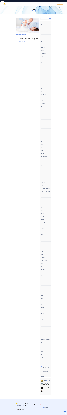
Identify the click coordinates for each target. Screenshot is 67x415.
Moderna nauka (42, 168)
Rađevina (41, 266)
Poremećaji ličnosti (42, 216)
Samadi (41, 281)
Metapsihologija (42, 162)
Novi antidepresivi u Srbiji (43, 201)
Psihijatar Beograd (42, 234)
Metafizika (42, 159)
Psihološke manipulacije (43, 245)
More (45, 4)
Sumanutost (42, 304)
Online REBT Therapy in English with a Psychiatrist (46, 367)
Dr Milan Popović (48, 380)
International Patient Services (43, 103)
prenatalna (23, 41)
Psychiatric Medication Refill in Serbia (44, 371)
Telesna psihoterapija (43, 322)
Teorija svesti (42, 325)
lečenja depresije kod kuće (43, 132)
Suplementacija (42, 307)
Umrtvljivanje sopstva (43, 333)
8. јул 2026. (45, 383)
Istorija (41, 106)
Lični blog (41, 138)
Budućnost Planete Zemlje (43, 53)
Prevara (41, 225)
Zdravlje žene (42, 354)
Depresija (41, 59)
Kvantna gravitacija (42, 123)
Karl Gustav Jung (42, 112)
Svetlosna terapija (42, 313)
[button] (65, 413)
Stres (41, 301)
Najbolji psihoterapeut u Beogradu (44, 176)
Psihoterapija (42, 254)
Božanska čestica (42, 50)
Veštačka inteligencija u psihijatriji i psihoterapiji (45, 339)
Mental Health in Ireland (43, 153)
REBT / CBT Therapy (43, 269)
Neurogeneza (42, 185)
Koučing (41, 118)
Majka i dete (42, 144)
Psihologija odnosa (42, 243)
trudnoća (26, 41)
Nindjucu (41, 196)
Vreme (41, 345)
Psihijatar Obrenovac (43, 237)
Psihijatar (18, 34)
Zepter (41, 360)
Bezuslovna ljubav (42, 44)
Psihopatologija (42, 248)
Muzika (41, 171)
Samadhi (41, 278)
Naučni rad (42, 179)
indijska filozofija (42, 100)
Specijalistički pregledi (43, 298)
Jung (41, 109)
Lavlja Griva (42, 130)
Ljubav (41, 141)
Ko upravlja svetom (42, 115)
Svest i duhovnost (42, 310)
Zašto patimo (42, 348)
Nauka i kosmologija (43, 182)
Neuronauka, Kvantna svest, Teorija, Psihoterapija (45, 188)
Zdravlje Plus (42, 351)
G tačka (41, 91)
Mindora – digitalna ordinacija (43, 165)
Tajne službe (42, 319)
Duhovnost (42, 68)
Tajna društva (42, 316)
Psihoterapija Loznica (43, 257)
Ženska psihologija (42, 357)
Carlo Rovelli (42, 56)
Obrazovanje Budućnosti (43, 204)
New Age (41, 193)
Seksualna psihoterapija (43, 289)
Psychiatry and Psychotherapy (44, 260)
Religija (41, 272)
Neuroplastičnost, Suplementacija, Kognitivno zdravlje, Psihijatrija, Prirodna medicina (45, 191)
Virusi (41, 342)
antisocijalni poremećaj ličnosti (44, 36)
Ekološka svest (42, 74)
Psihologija (42, 242)
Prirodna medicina (42, 228)
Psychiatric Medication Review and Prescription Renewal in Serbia (45, 373)
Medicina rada (42, 150)
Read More (17, 42)
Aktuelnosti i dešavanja (43, 30)
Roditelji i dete (42, 275)
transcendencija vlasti (43, 330)
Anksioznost (42, 33)
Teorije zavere (42, 328)
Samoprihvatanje (42, 284)
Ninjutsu (41, 198)
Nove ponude (42, 199)
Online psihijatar (42, 207)
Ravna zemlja (42, 263)
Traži (50, 18)
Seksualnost (42, 292)
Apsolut (41, 38)
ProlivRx (41, 231)
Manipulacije (42, 147)
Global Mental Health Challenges (44, 94)
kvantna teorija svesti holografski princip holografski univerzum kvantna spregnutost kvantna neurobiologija (45, 127)
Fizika (41, 88)
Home (31, 10)
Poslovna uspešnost (43, 222)
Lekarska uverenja (42, 135)
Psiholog (21, 34)
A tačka (41, 24)
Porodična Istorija (42, 219)
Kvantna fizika (42, 121)
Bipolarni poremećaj (43, 47)
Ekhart (41, 71)
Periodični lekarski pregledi (43, 213)
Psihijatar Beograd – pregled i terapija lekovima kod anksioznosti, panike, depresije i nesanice (46, 369)
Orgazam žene (42, 210)
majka (20, 41)
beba (18, 41)
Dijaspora (41, 62)
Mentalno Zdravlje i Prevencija (44, 156)
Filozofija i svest (42, 85)
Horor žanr (42, 97)
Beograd (41, 41)
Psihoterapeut (24, 34)
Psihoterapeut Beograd (43, 251)
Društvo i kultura (42, 65)
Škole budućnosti (42, 295)
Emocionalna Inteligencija (43, 77)
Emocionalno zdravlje (43, 79)
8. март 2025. (45, 380)
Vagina (41, 336)
